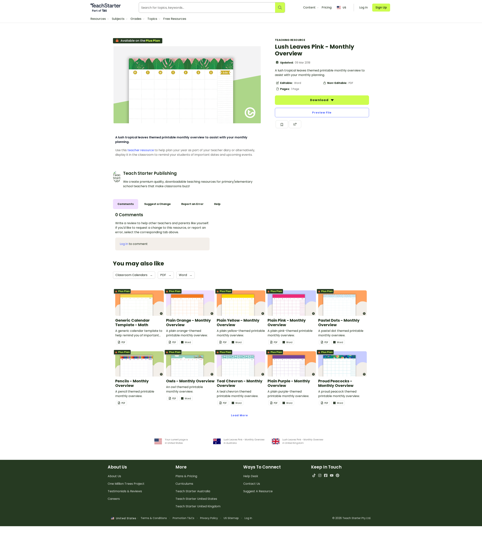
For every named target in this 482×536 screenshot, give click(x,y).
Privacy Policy (209, 518)
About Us (114, 476)
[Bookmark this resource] (282, 124)
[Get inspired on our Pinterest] (337, 475)
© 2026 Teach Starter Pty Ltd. (351, 518)
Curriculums (184, 484)
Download (319, 100)
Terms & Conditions (154, 518)
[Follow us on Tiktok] (314, 475)
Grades (136, 19)
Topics (152, 19)
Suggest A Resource (258, 491)
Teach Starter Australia (192, 491)
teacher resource (140, 150)
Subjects (118, 19)
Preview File (322, 112)
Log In (248, 518)
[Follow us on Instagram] (320, 475)
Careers (114, 499)
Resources (98, 19)
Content (309, 7)
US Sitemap (231, 518)
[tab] (125, 204)
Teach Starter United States (196, 499)
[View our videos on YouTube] (332, 475)
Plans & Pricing (186, 476)
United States (125, 518)
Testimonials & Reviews (125, 491)
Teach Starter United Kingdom (197, 506)
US (344, 7)
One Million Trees (126, 484)
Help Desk (250, 476)
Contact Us (251, 484)
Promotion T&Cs (183, 518)
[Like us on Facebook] (326, 475)
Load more (239, 415)
